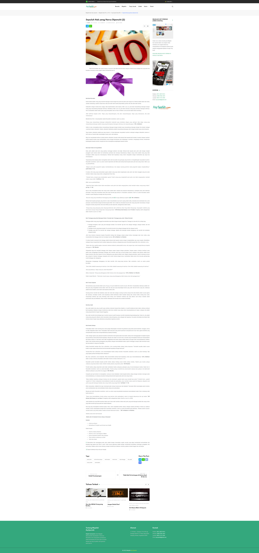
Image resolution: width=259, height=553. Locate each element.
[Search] (172, 6)
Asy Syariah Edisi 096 (138, 503)
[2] (86, 449)
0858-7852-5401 (161, 96)
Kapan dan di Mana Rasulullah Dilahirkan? (105, 1)
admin (88, 22)
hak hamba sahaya (98, 459)
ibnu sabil (130, 459)
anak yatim (89, 459)
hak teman (114, 459)
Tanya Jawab (132, 6)
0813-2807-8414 (161, 94)
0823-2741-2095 (161, 97)
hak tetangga (122, 459)
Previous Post (93, 474)
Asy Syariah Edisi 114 (116, 500)
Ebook (151, 6)
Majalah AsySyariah (90, 534)
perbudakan (97, 462)
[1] (86, 442)
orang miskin (89, 462)
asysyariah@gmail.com (161, 99)
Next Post (142, 473)
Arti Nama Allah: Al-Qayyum (137, 507)
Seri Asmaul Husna (133, 505)
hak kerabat (107, 459)
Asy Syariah (134, 550)
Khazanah (146, 503)
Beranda (117, 6)
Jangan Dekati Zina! (114, 504)
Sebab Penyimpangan (95, 476)
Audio (145, 6)
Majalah (124, 6)
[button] (146, 484)
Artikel (140, 6)
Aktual (109, 500)
